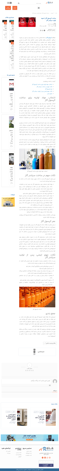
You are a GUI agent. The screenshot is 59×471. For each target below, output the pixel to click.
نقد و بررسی (41, 412)
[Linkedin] (45, 458)
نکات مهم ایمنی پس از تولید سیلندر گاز (42, 91)
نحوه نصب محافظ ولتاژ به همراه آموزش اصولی (11, 417)
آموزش (52, 13)
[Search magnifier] (19, 3)
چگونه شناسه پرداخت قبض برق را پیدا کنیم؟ (11, 174)
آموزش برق (8, 411)
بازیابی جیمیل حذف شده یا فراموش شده (11, 100)
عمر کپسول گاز (48, 89)
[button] (38, 8)
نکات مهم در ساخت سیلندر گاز (44, 87)
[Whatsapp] (9, 3)
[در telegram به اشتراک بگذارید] (34, 352)
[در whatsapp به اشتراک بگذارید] (34, 354)
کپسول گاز (49, 38)
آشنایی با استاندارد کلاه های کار (39, 417)
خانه (56, 13)
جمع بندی (49, 93)
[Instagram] (8, 3)
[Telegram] (10, 3)
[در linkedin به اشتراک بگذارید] (34, 350)
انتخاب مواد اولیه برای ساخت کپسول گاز (42, 84)
